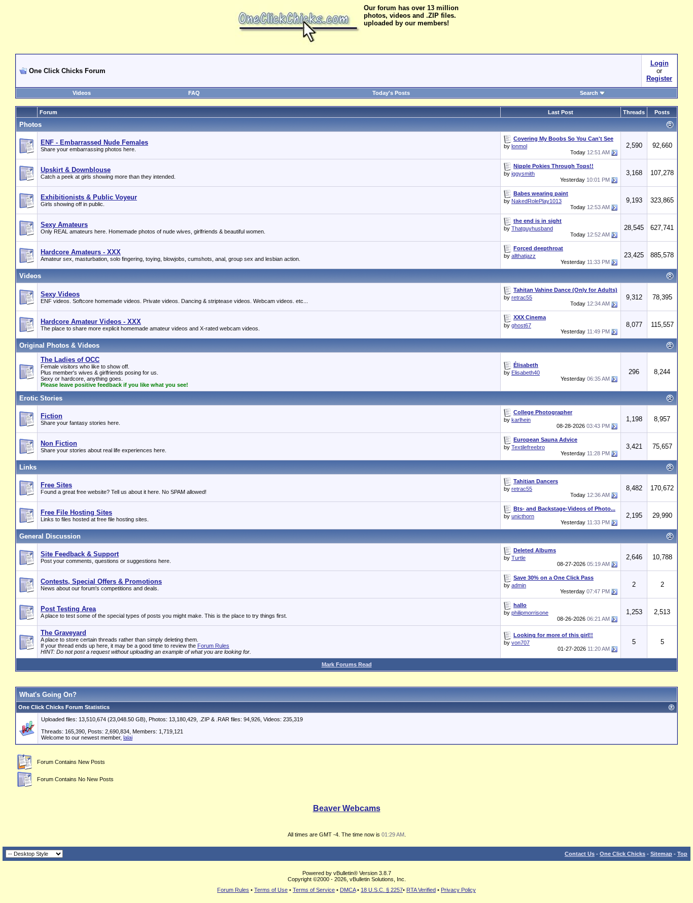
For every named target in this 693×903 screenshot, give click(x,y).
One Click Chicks (622, 854)
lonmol (519, 146)
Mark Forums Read (347, 664)
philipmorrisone (529, 613)
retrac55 (521, 297)
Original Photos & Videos (59, 345)
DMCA (348, 890)
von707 (520, 643)
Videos (82, 93)
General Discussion (50, 536)
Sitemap (661, 854)
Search (589, 93)
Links (28, 467)
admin (518, 585)
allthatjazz (523, 256)
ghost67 (521, 325)
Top (682, 854)
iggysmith (523, 174)
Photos (30, 124)
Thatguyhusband (532, 228)
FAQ (194, 93)
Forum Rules (213, 646)
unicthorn (522, 516)
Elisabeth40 (525, 373)
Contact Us (580, 854)
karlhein (521, 420)
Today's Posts (391, 93)
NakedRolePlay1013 (536, 201)
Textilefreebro (528, 447)
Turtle (518, 558)
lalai (127, 737)
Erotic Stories (40, 398)
